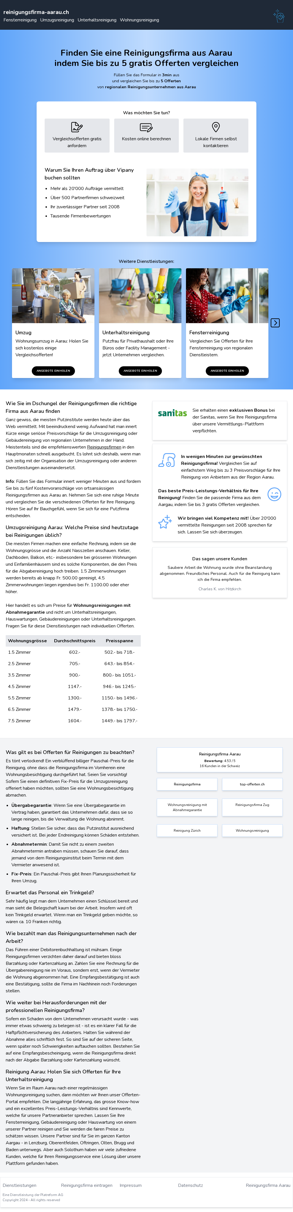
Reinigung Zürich (187, 830)
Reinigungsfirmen (104, 447)
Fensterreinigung (20, 20)
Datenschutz (190, 1185)
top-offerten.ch (252, 784)
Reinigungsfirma (187, 784)
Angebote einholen (53, 371)
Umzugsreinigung (57, 20)
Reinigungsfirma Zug (252, 805)
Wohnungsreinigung (139, 20)
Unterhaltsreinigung (97, 20)
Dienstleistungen (19, 1185)
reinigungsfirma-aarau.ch (36, 12)
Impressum (131, 1185)
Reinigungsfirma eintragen (86, 1185)
